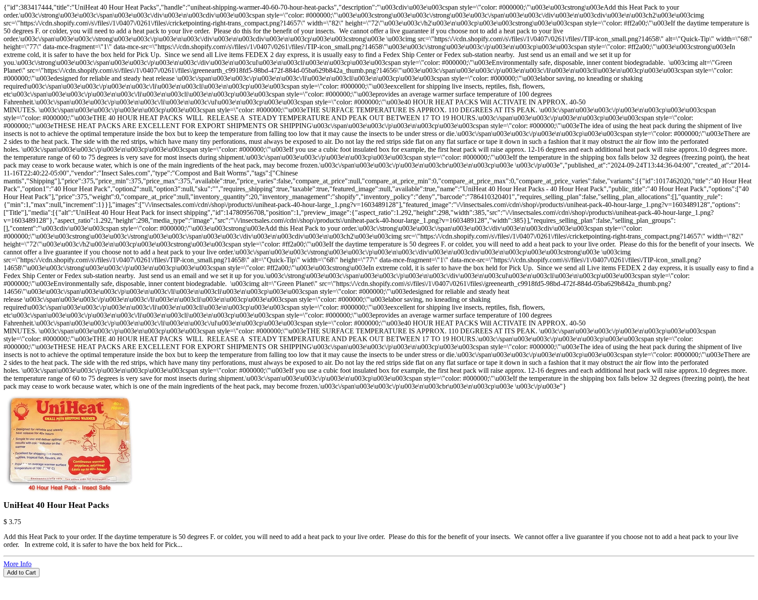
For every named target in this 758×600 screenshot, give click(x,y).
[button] (379, 581)
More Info (18, 564)
